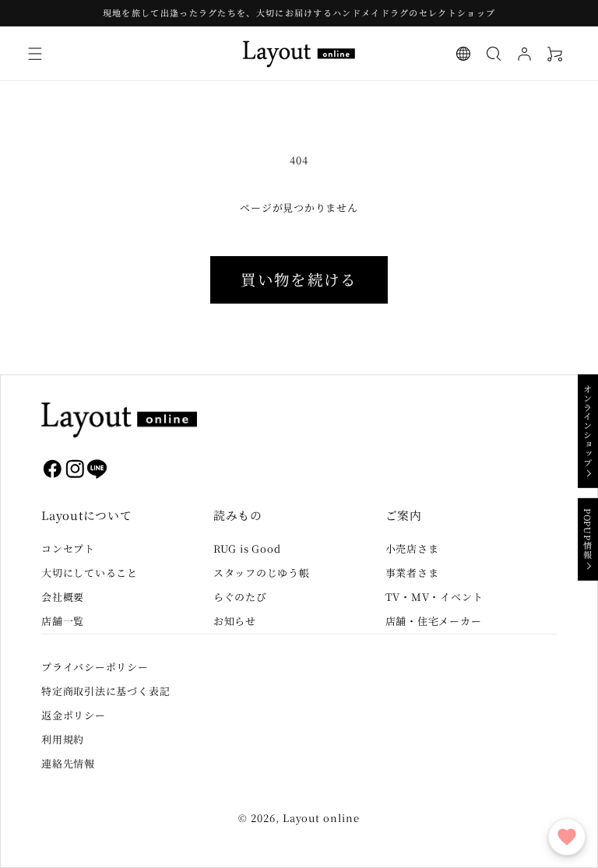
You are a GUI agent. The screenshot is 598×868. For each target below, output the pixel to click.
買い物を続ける (299, 279)
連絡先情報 (68, 763)
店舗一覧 (62, 620)
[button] (35, 54)
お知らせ (234, 620)
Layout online (321, 817)
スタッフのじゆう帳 (261, 572)
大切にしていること (89, 572)
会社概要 (62, 596)
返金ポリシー (73, 715)
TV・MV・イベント (434, 596)
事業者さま (412, 572)
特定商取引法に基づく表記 (105, 691)
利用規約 (62, 739)
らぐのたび (240, 596)
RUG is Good (247, 548)
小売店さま (412, 548)
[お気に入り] (567, 837)
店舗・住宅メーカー (433, 620)
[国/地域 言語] (463, 54)
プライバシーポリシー (95, 666)
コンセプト (68, 548)
